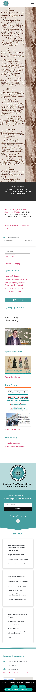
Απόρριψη (22, 686)
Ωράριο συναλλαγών (13, 291)
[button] (32, 3)
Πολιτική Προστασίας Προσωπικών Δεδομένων (18, 673)
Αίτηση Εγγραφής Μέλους (14, 288)
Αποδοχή (14, 686)
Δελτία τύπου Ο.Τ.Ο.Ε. (18, 186)
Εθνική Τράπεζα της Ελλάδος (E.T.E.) (17, 587)
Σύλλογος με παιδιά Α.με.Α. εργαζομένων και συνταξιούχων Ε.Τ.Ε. (17, 594)
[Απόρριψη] (33, 686)
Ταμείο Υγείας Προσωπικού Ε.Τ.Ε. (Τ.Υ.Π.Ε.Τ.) (16, 577)
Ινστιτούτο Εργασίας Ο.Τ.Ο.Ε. (15, 550)
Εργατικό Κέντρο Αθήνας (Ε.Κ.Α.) (16, 563)
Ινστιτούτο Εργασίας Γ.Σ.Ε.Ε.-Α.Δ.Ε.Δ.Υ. (18, 559)
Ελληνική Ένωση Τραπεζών (15, 590)
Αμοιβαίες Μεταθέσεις (13, 443)
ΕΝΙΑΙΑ (10, 637)
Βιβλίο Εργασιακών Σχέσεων (16, 279)
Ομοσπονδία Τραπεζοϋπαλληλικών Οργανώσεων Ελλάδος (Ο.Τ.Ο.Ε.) (16, 546)
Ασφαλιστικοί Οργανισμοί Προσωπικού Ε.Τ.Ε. (18, 582)
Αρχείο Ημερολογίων (13, 377)
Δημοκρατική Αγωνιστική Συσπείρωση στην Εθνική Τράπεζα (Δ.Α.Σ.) (17, 632)
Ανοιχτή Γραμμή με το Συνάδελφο (16, 621)
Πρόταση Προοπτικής (13, 628)
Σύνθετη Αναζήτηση (12, 264)
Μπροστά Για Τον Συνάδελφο (15, 625)
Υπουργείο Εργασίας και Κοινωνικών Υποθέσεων (17, 600)
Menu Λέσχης (19, 300)
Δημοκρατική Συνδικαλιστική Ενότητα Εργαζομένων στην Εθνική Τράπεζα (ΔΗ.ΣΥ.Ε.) (17, 616)
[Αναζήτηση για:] (17, 251)
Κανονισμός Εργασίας (13, 276)
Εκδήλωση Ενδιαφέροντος (15, 446)
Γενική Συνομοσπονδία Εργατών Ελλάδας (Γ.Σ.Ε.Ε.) (16, 555)
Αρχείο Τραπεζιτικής (12, 429)
